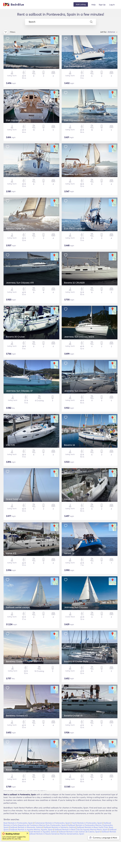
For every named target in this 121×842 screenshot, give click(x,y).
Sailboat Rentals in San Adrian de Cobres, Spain (79, 831)
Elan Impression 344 (16, 66)
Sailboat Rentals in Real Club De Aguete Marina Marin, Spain (81, 829)
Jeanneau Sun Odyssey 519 (78, 390)
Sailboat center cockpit (18, 607)
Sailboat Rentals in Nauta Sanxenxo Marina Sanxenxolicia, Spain (56, 834)
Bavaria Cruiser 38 (15, 228)
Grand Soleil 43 (14, 499)
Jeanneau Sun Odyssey (76, 607)
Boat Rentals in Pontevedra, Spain (18, 823)
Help (93, 4)
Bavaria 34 (69, 445)
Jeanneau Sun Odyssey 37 (19, 390)
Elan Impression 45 (15, 120)
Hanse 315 (69, 499)
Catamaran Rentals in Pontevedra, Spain (52, 823)
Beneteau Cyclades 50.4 (76, 769)
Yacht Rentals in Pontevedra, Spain (87, 823)
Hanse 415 (11, 553)
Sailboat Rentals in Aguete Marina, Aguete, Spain (31, 829)
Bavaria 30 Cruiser (15, 336)
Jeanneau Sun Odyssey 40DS (79, 336)
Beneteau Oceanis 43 (17, 715)
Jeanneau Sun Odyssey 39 (77, 174)
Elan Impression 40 (15, 174)
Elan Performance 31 (74, 66)
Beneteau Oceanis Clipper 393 (21, 661)
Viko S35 (10, 445)
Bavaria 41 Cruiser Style (76, 661)
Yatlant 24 (69, 553)
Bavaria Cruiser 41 (73, 715)
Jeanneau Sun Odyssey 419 (20, 282)
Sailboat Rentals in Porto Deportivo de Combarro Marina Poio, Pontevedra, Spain (57, 824)
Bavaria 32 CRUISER (74, 282)
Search (32, 22)
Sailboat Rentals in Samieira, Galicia (59, 827)
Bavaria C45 (12, 769)
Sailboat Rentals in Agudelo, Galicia (41, 831)
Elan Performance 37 (74, 228)
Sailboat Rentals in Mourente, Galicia (26, 827)
